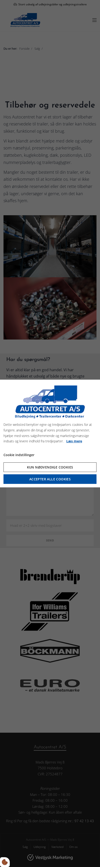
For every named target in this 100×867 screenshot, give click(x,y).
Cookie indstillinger (18, 455)
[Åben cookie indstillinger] (5, 862)
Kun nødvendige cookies (50, 467)
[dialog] (50, 433)
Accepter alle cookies (50, 479)
